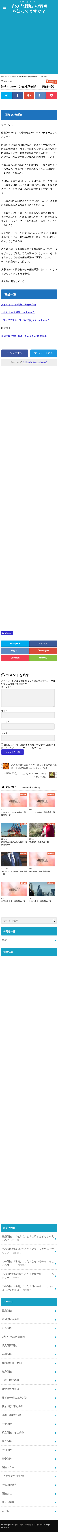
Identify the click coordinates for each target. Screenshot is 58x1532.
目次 (4, 939)
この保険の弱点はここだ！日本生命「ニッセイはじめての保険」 (28, 1288)
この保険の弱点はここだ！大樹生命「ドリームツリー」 (28, 1275)
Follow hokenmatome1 (35, 362)
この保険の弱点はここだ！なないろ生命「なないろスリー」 (28, 1263)
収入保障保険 (9, 1345)
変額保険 (7, 1449)
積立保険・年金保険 (13, 1432)
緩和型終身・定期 (12, 1362)
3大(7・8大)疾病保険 (13, 1336)
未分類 (5, 1510)
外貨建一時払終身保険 (14, 1397)
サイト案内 (8, 1502)
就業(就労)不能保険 (12, 1406)
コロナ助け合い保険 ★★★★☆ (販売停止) (24, 335)
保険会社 (8, 633)
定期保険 (7, 1354)
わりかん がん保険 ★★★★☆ (18, 312)
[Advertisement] (29, 45)
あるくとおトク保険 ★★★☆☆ (18, 304)
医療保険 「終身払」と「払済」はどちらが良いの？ (28, 1238)
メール (5, 722)
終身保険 (7, 1371)
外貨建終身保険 (10, 1388)
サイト (4, 733)
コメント (6, 687)
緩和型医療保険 (10, 1319)
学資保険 (7, 1423)
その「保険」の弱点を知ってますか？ (29, 8)
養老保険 (7, 1441)
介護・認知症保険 (12, 1414)
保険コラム (8, 1467)
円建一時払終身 (10, 1380)
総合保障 (7, 1458)
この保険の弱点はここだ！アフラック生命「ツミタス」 (28, 1250)
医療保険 (7, 1310)
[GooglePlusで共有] (29, 95)
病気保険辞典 (9, 1484)
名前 (4, 710)
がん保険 (7, 1327)
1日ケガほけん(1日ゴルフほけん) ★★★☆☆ (25, 320)
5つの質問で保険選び (14, 1475)
